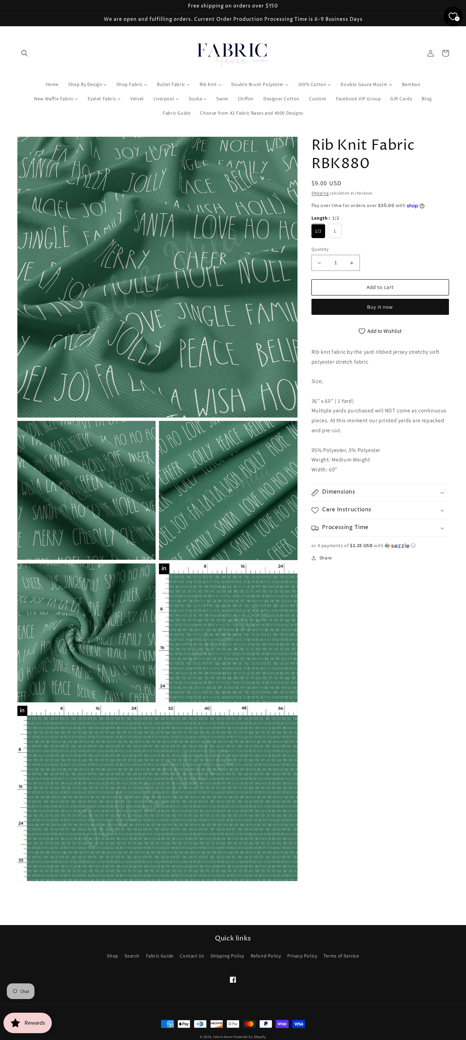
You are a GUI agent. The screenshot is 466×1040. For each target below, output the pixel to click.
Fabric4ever (223, 1037)
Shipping (320, 192)
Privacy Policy (302, 956)
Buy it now (380, 307)
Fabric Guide (160, 956)
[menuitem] (52, 84)
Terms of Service (341, 956)
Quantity (320, 249)
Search (132, 956)
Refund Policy (266, 956)
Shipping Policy (227, 956)
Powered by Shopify (249, 1037)
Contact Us (192, 956)
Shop (112, 956)
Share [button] (325, 558)
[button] (24, 53)
